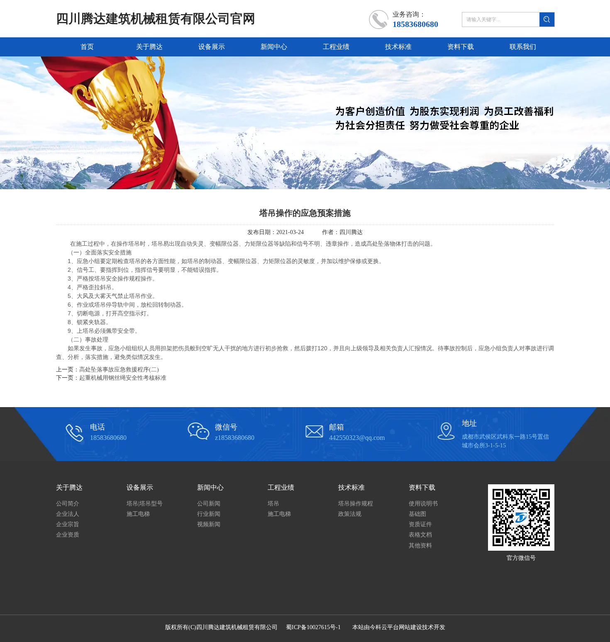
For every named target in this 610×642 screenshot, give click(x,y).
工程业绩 (281, 487)
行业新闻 (208, 514)
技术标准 (351, 487)
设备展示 (140, 487)
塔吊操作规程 (355, 503)
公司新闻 (208, 503)
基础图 (417, 514)
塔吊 (273, 503)
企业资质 (67, 535)
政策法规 (349, 514)
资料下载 (422, 487)
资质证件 (420, 524)
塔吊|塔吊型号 (145, 503)
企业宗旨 (67, 524)
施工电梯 (138, 514)
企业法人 (67, 514)
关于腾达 (69, 487)
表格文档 (420, 535)
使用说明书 (423, 503)
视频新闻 (208, 524)
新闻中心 (210, 487)
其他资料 (420, 545)
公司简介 (67, 503)
